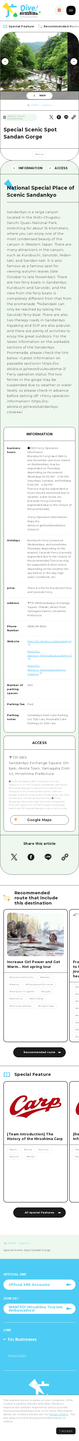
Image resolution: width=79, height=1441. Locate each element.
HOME (35, 105)
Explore (47, 105)
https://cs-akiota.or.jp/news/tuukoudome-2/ (49, 653)
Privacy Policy (59, 1414)
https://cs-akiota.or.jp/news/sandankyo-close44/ (46, 669)
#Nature (39, 154)
